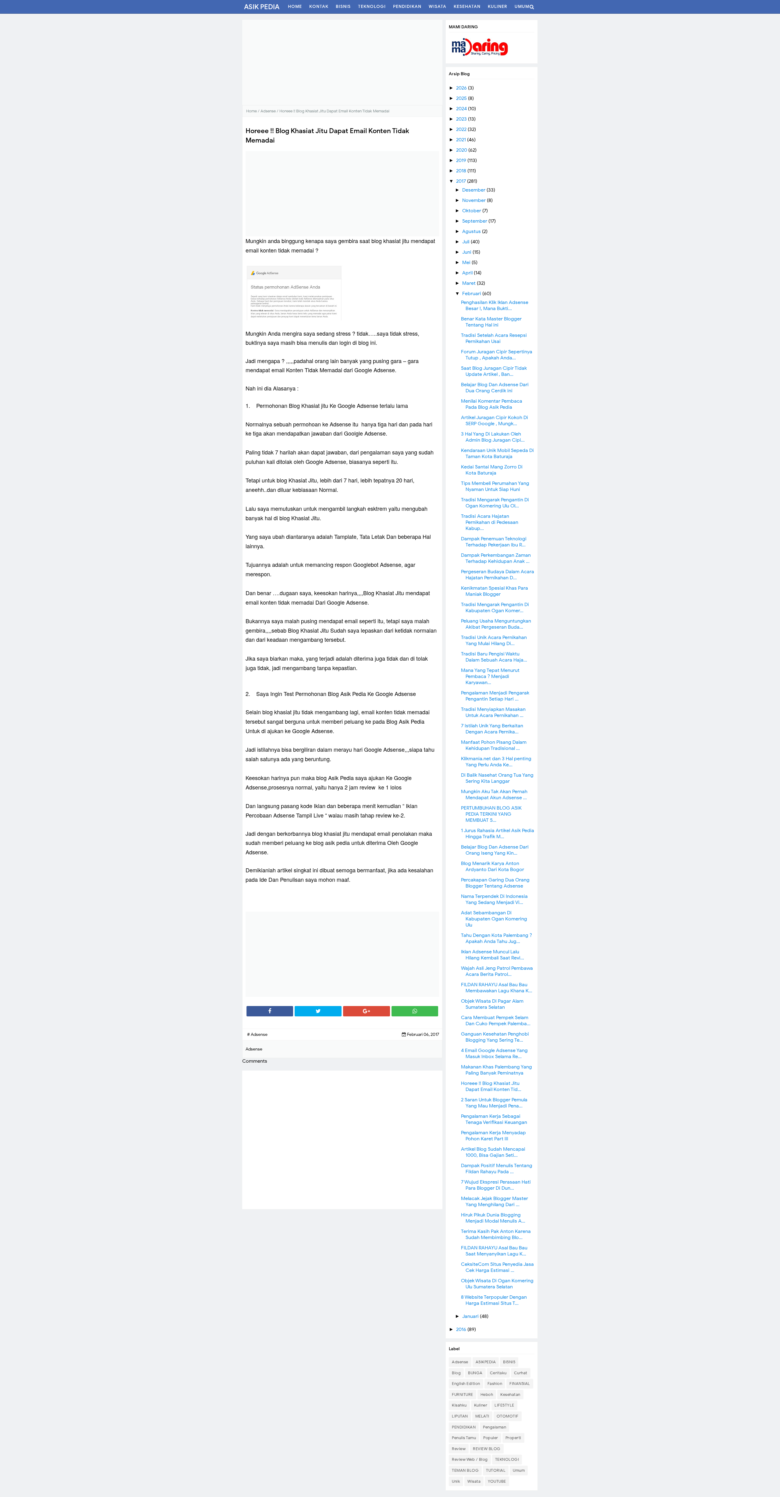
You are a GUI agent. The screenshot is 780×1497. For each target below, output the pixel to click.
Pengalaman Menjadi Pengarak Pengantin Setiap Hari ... (495, 696)
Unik (456, 1481)
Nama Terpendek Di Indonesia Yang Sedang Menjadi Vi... (494, 899)
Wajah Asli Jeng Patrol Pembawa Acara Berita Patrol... (497, 971)
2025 (462, 98)
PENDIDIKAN (464, 1427)
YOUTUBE (497, 1481)
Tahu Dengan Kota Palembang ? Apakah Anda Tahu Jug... (496, 938)
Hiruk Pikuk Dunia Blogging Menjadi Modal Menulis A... (493, 1218)
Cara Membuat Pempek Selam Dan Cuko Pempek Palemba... (495, 1021)
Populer (490, 1437)
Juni (467, 252)
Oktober (472, 211)
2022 (462, 129)
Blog (456, 1372)
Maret (469, 283)
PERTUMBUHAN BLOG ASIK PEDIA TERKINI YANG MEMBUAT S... (491, 814)
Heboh (486, 1394)
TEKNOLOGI (507, 1459)
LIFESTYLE (504, 1405)
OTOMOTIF (508, 1416)
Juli (466, 242)
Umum (519, 1470)
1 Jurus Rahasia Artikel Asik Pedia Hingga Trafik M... (497, 834)
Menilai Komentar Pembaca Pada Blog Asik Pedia (491, 404)
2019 (461, 160)
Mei (467, 263)
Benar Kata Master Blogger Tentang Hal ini (491, 322)
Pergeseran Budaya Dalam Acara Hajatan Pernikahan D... (497, 575)
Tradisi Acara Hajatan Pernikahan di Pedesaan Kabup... (489, 522)
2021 (461, 140)
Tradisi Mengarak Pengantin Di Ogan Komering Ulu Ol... (495, 503)
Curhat (520, 1372)
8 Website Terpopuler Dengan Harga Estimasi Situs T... (494, 1300)
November (474, 200)
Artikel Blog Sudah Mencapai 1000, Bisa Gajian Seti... (493, 1152)
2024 (462, 109)
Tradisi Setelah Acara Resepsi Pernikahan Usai (494, 338)
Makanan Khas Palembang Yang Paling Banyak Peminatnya (496, 1070)
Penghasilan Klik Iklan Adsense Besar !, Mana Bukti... (494, 305)
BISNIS (509, 1362)
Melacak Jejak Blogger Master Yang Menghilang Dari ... (494, 1201)
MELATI (482, 1416)
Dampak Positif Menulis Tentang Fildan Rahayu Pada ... (496, 1169)
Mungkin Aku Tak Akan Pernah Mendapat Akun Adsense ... (494, 795)
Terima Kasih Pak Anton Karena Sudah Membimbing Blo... (496, 1234)
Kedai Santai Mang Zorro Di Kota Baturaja (492, 470)
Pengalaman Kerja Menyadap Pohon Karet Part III (493, 1136)
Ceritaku (498, 1372)
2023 (462, 119)
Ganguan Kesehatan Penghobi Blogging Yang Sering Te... (495, 1037)
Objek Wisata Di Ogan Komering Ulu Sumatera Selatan (497, 1284)
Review (459, 1448)
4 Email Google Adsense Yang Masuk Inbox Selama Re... (494, 1053)
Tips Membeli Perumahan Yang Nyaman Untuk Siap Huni (495, 486)
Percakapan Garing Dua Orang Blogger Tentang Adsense (495, 883)
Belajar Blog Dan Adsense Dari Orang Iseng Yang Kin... (495, 850)
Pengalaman (494, 1427)
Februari (472, 294)
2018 (461, 171)
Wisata (473, 1481)
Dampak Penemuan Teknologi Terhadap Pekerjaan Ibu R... (493, 542)
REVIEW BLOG (487, 1448)
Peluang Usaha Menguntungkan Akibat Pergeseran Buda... (496, 624)
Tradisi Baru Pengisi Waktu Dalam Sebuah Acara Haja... (494, 657)
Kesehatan (510, 1394)
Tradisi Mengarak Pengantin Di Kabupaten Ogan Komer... (495, 608)
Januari (471, 1316)
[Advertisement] (342, 62)
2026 (462, 88)
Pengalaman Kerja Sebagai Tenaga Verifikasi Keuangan (494, 1119)
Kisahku (459, 1405)
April (468, 273)
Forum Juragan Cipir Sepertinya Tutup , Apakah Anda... (496, 355)
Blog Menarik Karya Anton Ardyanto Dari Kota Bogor (492, 866)
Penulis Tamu (464, 1437)
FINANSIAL (519, 1383)
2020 (462, 150)
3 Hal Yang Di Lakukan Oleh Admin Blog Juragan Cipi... (493, 437)
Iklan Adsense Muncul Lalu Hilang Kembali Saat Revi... (492, 955)
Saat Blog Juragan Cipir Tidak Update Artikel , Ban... (494, 371)
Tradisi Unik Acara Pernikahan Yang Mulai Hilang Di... (494, 640)
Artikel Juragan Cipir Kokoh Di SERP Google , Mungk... (494, 421)
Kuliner (481, 1405)
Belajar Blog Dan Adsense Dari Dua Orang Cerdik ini (495, 388)
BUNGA (475, 1372)
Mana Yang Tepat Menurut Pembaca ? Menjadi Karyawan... (490, 676)
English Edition (466, 1383)
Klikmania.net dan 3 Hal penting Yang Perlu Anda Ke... (496, 762)
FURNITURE (462, 1394)
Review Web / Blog (470, 1459)
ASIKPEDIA (486, 1362)
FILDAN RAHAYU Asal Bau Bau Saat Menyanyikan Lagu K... (494, 1251)
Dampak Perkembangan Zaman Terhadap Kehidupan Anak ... (496, 558)
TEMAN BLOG (465, 1470)
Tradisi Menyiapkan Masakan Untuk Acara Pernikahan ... (493, 712)
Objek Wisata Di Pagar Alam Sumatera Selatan (492, 1004)
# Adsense (257, 1034)
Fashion (495, 1383)
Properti (513, 1437)
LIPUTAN (460, 1416)
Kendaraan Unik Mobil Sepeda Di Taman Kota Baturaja (497, 453)
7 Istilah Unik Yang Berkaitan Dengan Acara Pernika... (492, 729)
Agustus (472, 231)
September (475, 221)
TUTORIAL (495, 1470)
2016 (461, 1329)
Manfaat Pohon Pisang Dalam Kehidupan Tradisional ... (493, 745)
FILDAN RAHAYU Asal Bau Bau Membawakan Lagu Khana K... (496, 988)
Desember (474, 190)
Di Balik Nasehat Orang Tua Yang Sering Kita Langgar (497, 778)
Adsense (460, 1362)
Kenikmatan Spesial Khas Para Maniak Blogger (494, 591)
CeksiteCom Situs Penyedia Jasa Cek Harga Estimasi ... (497, 1267)
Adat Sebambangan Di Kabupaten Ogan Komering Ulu (494, 919)
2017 (461, 181)
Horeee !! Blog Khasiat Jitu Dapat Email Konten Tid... (491, 1086)
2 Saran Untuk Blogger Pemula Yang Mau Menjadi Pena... (494, 1103)
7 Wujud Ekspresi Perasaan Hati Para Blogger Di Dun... (496, 1185)
